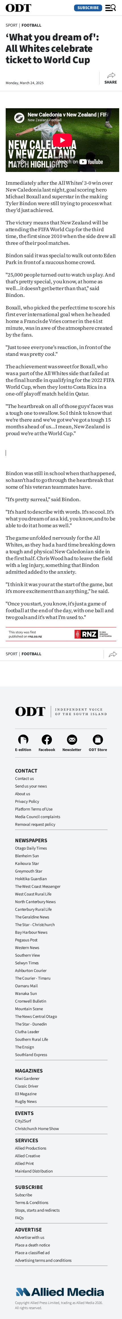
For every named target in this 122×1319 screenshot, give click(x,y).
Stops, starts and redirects (37, 1210)
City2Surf (23, 1121)
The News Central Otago (36, 1017)
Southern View (27, 955)
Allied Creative (27, 1156)
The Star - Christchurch (35, 925)
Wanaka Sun (26, 994)
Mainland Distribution (34, 1171)
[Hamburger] (110, 8)
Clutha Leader (27, 1032)
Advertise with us (29, 1238)
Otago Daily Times (31, 848)
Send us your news (31, 786)
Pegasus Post (26, 940)
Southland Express (31, 1055)
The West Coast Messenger (37, 887)
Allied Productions (30, 1148)
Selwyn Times (27, 963)
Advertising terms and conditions (43, 1260)
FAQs (19, 1218)
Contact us (24, 779)
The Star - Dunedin (31, 1024)
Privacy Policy (27, 802)
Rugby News (26, 1102)
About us (22, 794)
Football (31, 25)
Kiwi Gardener (27, 1079)
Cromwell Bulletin (30, 1001)
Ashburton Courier (30, 971)
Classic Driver (26, 1086)
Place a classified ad (32, 1253)
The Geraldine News (32, 917)
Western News (27, 948)
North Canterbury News (35, 902)
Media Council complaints (37, 817)
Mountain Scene (29, 1009)
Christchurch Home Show (37, 1129)
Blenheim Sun (27, 856)
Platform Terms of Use (33, 809)
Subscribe (88, 8)
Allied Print (24, 1164)
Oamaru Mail (26, 986)
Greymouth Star (28, 871)
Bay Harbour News (31, 932)
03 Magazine (25, 1094)
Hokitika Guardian (31, 879)
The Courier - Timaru (33, 978)
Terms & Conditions (31, 1203)
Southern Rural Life (31, 1040)
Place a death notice (32, 1245)
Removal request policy (35, 824)
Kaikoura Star (27, 864)
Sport (12, 25)
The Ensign (24, 1047)
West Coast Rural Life (33, 894)
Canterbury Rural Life (33, 909)
